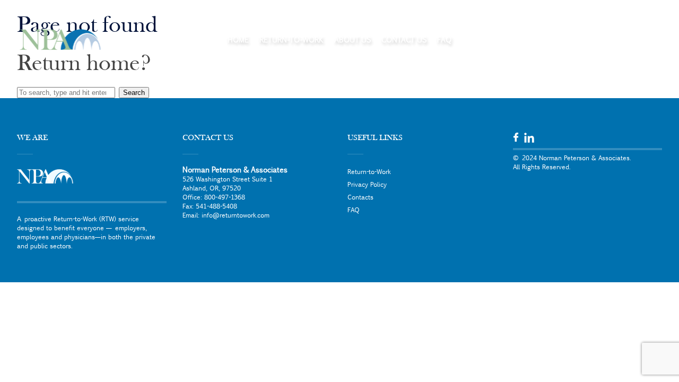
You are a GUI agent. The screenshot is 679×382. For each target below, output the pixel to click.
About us (352, 39)
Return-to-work (291, 39)
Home (238, 39)
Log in (634, 39)
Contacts (360, 197)
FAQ (444, 39)
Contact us (403, 39)
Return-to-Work (369, 171)
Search (134, 93)
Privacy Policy (367, 184)
